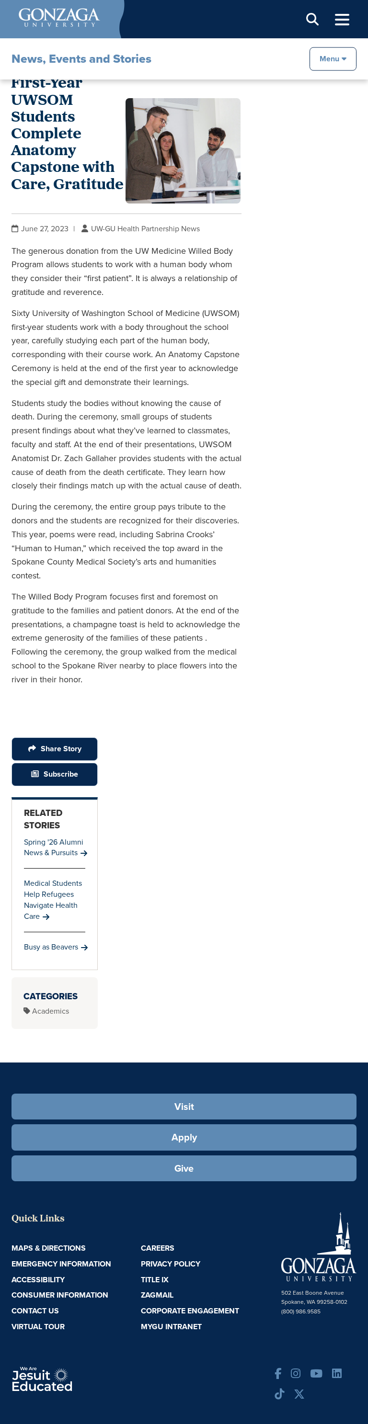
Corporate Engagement (190, 1310)
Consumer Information (60, 1294)
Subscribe (61, 774)
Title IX (155, 1279)
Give (184, 1168)
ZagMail (157, 1294)
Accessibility (38, 1279)
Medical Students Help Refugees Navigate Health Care (53, 900)
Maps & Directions (49, 1248)
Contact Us (35, 1310)
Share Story (61, 748)
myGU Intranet (171, 1326)
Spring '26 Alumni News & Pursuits (53, 847)
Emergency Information (61, 1263)
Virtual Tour (38, 1326)
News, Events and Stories (81, 59)
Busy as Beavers (51, 946)
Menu (329, 58)
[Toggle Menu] (342, 20)
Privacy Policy (170, 1263)
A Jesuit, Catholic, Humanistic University (69, 1378)
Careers (157, 1248)
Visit (184, 1106)
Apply (184, 1137)
